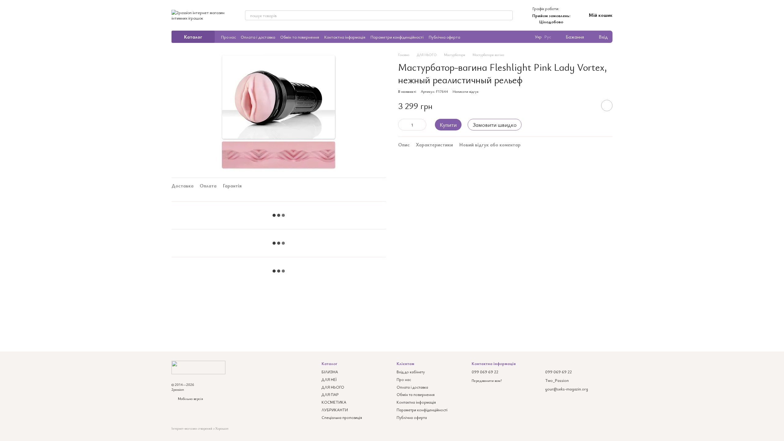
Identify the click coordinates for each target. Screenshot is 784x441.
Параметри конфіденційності (397, 37)
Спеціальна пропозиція (342, 417)
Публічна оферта (444, 37)
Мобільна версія (190, 398)
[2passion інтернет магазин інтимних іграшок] (198, 366)
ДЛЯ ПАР (330, 394)
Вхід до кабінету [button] (411, 372)
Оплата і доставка (258, 37)
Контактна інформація (344, 37)
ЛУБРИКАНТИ (335, 410)
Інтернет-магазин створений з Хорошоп (200, 428)
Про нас (228, 37)
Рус (547, 37)
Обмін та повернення (299, 37)
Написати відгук (466, 91)
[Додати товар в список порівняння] (589, 105)
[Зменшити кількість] (402, 124)
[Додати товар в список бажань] (606, 105)
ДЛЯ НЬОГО (333, 387)
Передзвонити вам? (487, 380)
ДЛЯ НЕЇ (329, 379)
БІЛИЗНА (330, 372)
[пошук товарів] (508, 15)
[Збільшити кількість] (421, 124)
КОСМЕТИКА (334, 402)
